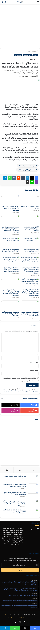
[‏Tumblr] (23, 178)
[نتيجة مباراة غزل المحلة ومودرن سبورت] (30, 200)
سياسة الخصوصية (27, 617)
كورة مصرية (18, 55)
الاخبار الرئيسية (28, 55)
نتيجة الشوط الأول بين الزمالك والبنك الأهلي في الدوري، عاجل (10, 250)
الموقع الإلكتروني (34, 370)
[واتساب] (10, 178)
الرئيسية (34, 51)
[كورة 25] (20, 2)
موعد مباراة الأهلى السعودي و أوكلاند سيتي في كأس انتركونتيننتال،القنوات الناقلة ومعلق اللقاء (10, 292)
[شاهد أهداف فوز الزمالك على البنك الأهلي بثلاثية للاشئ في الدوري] (33, 512)
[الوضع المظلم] (6, 3)
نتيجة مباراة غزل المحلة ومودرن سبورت (30, 207)
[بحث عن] (2, 3)
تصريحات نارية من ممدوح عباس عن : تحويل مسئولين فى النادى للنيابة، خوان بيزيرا (30, 314)
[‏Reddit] (18, 178)
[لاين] (32, 182)
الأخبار (29, 51)
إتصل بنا (10, 617)
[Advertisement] (20, 27)
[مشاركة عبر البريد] (27, 182)
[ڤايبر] (36, 182)
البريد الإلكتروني (34, 362)
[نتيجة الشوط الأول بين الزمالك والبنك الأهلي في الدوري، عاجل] (10, 242)
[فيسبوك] (36, 178)
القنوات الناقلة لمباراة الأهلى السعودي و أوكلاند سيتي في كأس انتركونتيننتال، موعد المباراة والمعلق (30, 292)
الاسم (37, 354)
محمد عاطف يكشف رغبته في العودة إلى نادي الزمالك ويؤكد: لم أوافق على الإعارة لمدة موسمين (10, 230)
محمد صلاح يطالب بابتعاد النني (27, 170)
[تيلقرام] (5, 178)
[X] (32, 178)
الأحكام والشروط (17, 617)
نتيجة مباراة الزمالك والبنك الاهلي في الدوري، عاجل (31, 250)
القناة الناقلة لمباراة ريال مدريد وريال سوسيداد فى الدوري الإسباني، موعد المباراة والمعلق (30, 270)
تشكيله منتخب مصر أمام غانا (27, 166)
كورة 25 (7, 614)
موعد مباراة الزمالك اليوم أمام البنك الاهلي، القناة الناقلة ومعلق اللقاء (10, 314)
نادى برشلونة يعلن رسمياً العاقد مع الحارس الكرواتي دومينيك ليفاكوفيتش (10, 208)
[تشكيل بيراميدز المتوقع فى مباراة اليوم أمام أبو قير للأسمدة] (30, 220)
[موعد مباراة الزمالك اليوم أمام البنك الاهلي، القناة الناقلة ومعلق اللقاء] (10, 305)
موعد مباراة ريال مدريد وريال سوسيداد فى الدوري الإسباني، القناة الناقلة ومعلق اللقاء (10, 270)
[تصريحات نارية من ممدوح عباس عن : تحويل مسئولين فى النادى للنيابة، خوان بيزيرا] (30, 305)
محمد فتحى (33, 76)
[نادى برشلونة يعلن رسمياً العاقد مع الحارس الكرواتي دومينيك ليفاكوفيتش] (10, 200)
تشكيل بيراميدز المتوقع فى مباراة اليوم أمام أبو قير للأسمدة (31, 229)
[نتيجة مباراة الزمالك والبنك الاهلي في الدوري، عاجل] (30, 242)
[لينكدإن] (27, 178)
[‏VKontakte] (14, 178)
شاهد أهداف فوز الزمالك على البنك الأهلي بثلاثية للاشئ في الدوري (14, 511)
